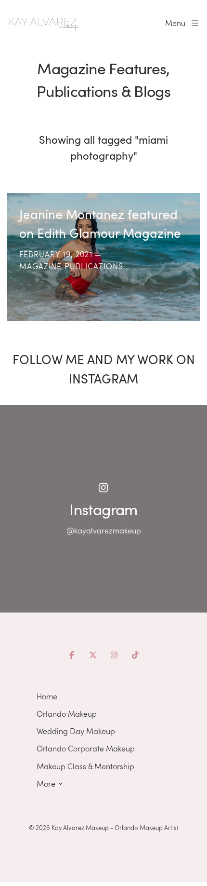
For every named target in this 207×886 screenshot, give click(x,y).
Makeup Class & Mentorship (85, 766)
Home (47, 696)
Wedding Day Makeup (76, 731)
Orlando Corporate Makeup (86, 748)
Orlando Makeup (67, 714)
